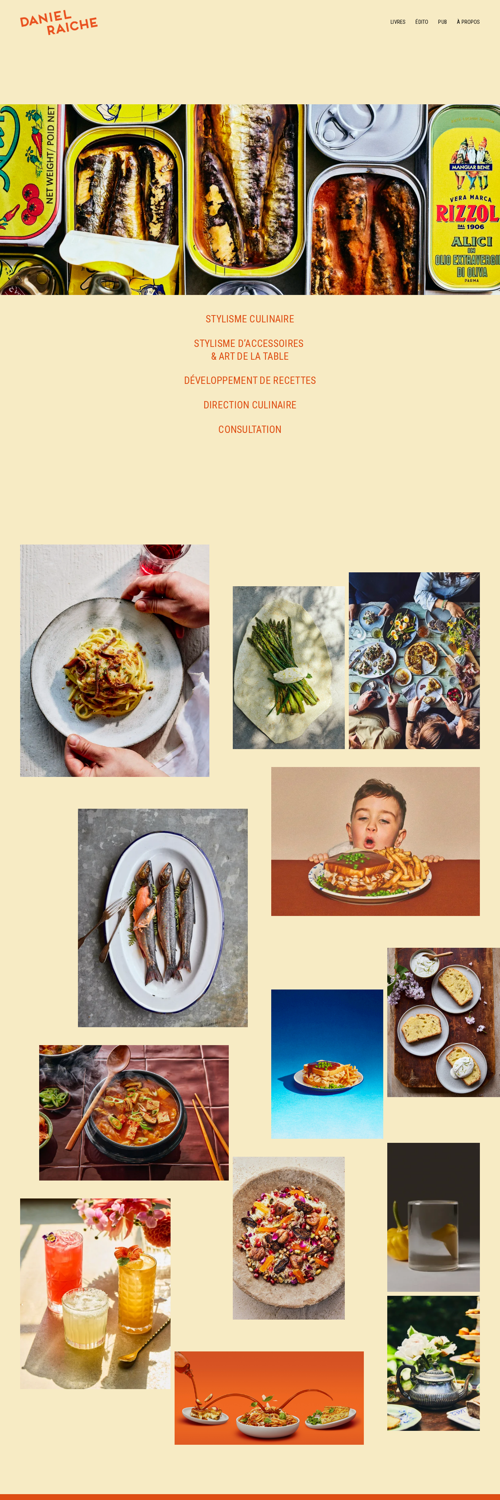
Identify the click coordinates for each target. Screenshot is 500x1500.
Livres (398, 22)
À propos (468, 22)
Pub (442, 22)
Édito (421, 22)
